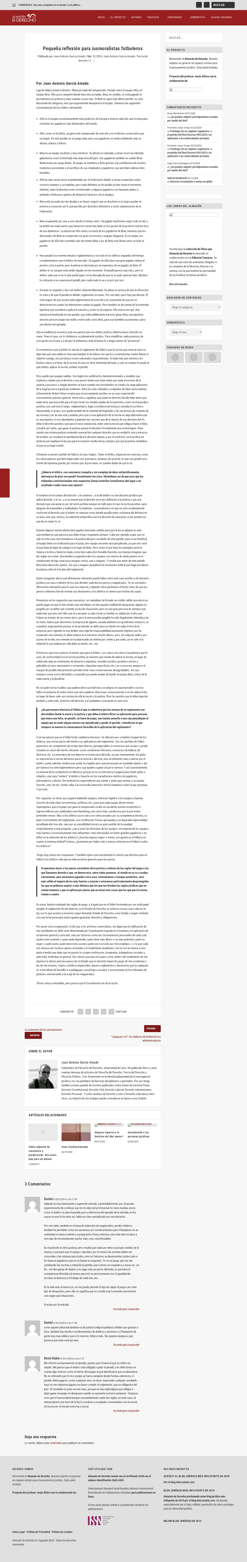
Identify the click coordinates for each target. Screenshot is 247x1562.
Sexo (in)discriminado (75, 1146)
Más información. (178, 284)
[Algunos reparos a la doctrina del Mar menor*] (109, 1125)
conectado (56, 1443)
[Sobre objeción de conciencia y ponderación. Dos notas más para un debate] (43, 1132)
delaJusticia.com (185, 1482)
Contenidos (175, 17)
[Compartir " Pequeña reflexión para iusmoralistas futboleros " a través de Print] (111, 1011)
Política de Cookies (62, 1531)
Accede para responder (126, 1309)
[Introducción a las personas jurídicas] (142, 1125)
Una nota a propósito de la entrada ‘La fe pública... (57, 5)
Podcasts (153, 17)
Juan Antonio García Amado (69, 56)
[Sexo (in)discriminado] (76, 1132)
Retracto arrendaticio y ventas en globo (191, 181)
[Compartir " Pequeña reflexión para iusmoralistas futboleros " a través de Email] (103, 1011)
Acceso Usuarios (221, 17)
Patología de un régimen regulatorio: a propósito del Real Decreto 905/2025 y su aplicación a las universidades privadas (189, 135)
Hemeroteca (197, 17)
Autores (136, 17)
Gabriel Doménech (177, 178)
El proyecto (118, 17)
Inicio (101, 17)
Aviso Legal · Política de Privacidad (31, 1531)
